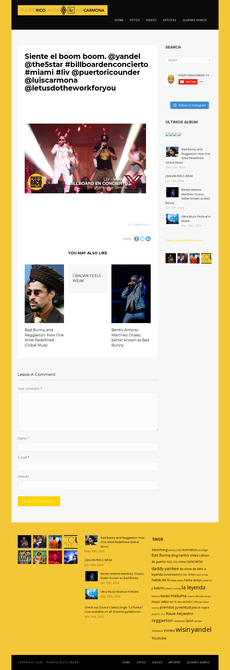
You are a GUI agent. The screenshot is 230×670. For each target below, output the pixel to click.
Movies (200, 596)
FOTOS (135, 20)
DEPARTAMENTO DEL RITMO (180, 574)
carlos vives (188, 555)
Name (23, 438)
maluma (178, 595)
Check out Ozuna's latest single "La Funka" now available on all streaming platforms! (114, 609)
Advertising (160, 550)
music (207, 596)
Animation (189, 550)
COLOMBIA (179, 562)
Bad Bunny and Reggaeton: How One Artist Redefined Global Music (188, 155)
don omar (202, 574)
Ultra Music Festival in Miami (120, 592)
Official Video (201, 601)
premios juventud (175, 607)
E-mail (23, 457)
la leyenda (193, 587)
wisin (183, 629)
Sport (189, 621)
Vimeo (169, 630)
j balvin (158, 588)
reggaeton (162, 620)
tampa (198, 621)
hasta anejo (192, 580)
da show (186, 569)
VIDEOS (151, 20)
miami (191, 596)
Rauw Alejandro (179, 613)
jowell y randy (173, 588)
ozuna (155, 607)
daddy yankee (165, 568)
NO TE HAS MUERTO (181, 601)
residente (179, 621)
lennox (156, 596)
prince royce (200, 607)
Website (23, 476)
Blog (174, 555)
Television (157, 630)
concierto (194, 561)
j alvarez (207, 580)
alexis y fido (175, 550)
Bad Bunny (161, 555)
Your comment (30, 388)
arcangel (203, 550)
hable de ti (161, 579)
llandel (165, 596)
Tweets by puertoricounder (184, 240)
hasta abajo (177, 580)
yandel (201, 629)
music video (160, 601)
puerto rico (158, 614)
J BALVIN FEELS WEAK (179, 176)
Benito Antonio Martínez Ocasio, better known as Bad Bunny (188, 196)
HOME (119, 20)
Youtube (159, 638)
